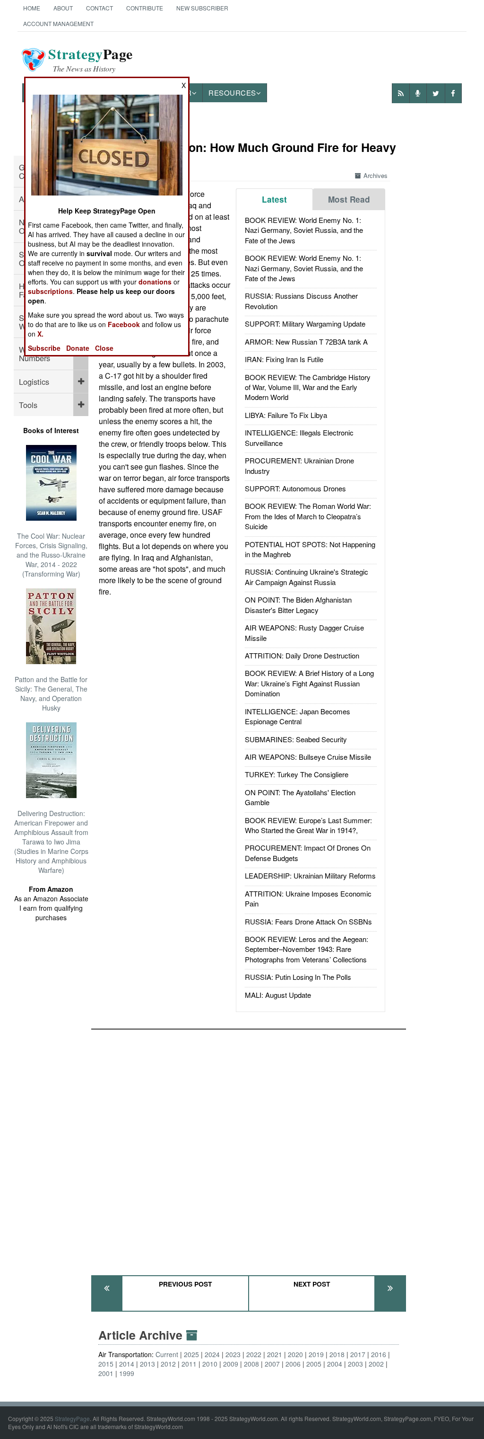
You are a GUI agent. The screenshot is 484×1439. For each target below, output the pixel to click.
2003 (355, 1363)
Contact (99, 8)
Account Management (58, 23)
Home (31, 8)
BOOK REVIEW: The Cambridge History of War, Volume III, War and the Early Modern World (308, 387)
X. (40, 333)
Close (104, 348)
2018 (337, 1354)
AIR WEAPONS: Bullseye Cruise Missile (308, 757)
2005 (313, 1363)
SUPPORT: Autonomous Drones (295, 488)
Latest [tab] (274, 199)
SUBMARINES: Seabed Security (296, 739)
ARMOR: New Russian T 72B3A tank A (306, 341)
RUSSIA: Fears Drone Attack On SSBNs (308, 921)
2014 (126, 1363)
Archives (375, 175)
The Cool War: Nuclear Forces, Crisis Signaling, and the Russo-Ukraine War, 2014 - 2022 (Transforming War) (51, 554)
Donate (77, 348)
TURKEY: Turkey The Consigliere (296, 774)
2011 (189, 1363)
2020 (295, 1354)
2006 (293, 1363)
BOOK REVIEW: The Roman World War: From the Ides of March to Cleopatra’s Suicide (308, 516)
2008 (251, 1363)
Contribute (144, 8)
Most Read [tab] (349, 199)
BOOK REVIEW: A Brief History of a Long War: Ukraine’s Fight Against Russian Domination (309, 683)
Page (90, 59)
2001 (105, 1373)
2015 (105, 1363)
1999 (126, 1373)
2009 (230, 1363)
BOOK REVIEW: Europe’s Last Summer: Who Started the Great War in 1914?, (308, 825)
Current (167, 1354)
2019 (316, 1354)
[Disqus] (248, 1148)
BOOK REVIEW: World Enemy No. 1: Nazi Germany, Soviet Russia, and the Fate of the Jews (304, 230)
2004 (334, 1363)
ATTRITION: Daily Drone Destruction (302, 655)
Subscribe (44, 348)
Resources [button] (232, 93)
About (63, 8)
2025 (191, 1354)
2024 (212, 1354)
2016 (378, 1354)
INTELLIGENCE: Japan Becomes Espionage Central (297, 716)
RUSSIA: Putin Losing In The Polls (298, 977)
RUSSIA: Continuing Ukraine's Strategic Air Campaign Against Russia (306, 576)
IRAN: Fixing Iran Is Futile (284, 359)
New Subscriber (202, 8)
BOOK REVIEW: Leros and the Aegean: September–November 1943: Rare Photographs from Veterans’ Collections (306, 949)
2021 (274, 1354)
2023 (233, 1354)
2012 (168, 1363)
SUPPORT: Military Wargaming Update (305, 324)
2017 (357, 1354)
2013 (147, 1363)
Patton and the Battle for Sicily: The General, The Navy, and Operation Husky (51, 693)
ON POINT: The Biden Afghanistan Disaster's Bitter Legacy (298, 604)
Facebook (124, 324)
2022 (253, 1354)
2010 (209, 1363)
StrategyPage (72, 1418)
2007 (272, 1363)
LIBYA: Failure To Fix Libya (286, 415)
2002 (376, 1363)
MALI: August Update (278, 995)
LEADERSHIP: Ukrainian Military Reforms (310, 875)
